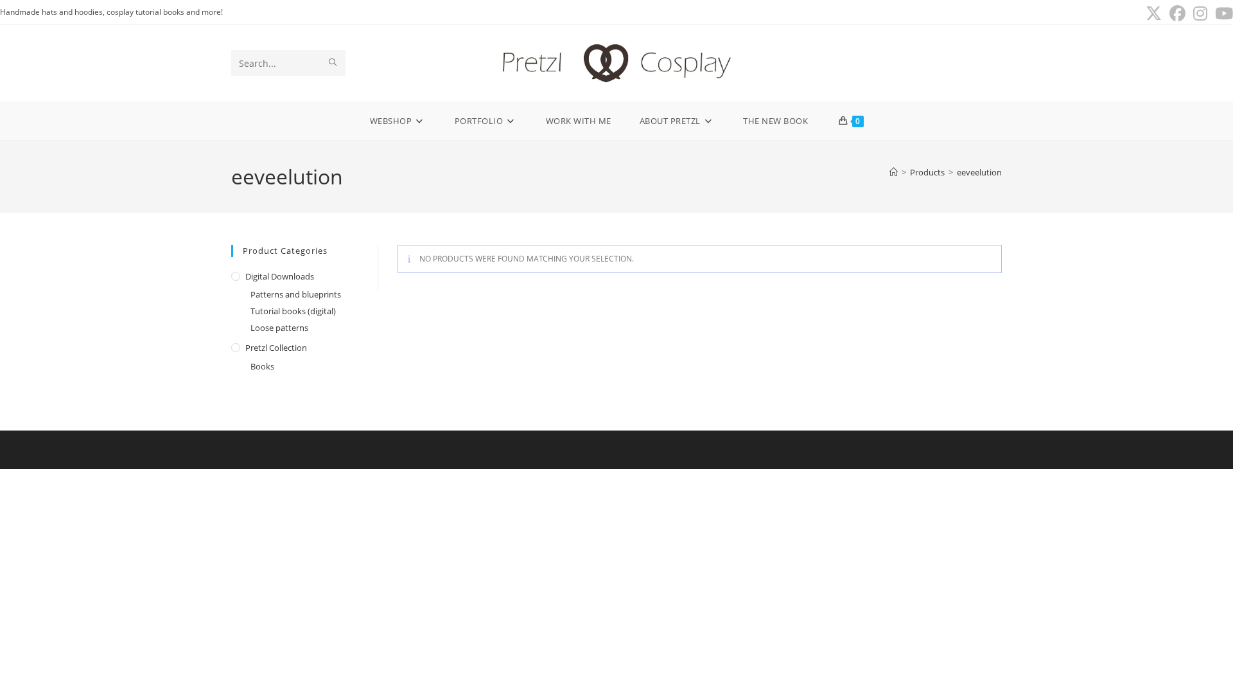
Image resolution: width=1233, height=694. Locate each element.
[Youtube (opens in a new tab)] (1222, 14)
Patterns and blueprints (295, 294)
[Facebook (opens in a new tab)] (1177, 14)
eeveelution (979, 172)
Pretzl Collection (276, 347)
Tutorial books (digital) (293, 311)
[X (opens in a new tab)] (1154, 14)
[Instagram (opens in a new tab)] (1200, 14)
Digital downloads (279, 276)
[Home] (893, 172)
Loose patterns (279, 328)
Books (262, 366)
